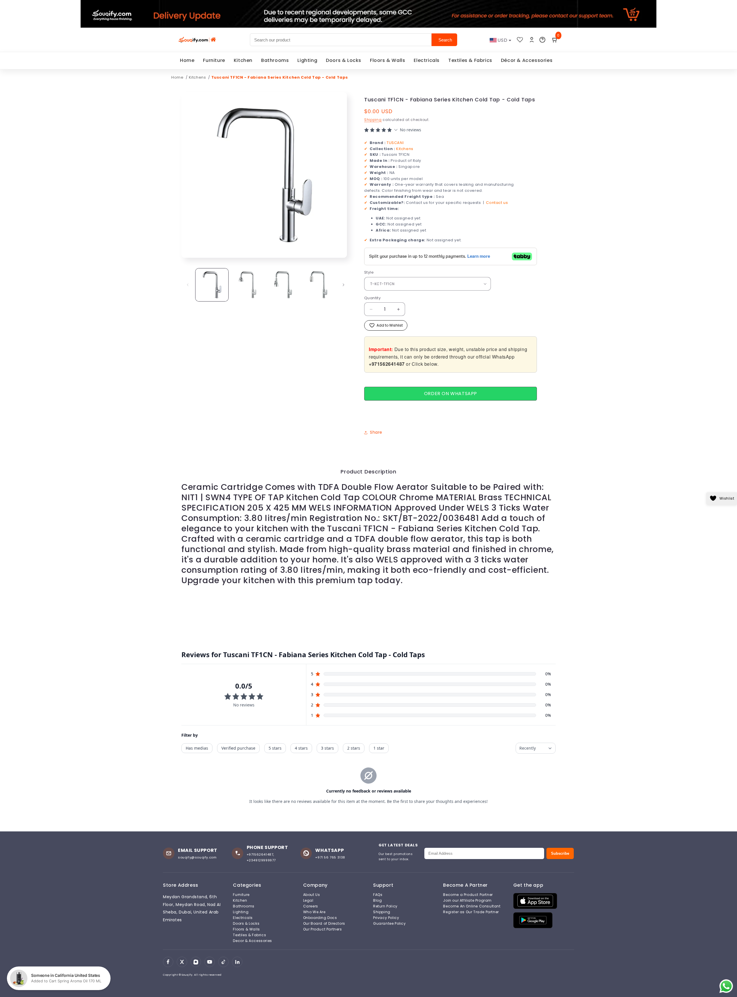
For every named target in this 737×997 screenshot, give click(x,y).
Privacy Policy (386, 918)
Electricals (427, 60)
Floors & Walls (387, 60)
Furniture (214, 60)
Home (187, 60)
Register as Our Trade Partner (471, 912)
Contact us (497, 202)
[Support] (542, 40)
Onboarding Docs (320, 918)
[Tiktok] (223, 962)
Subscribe (560, 853)
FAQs (377, 894)
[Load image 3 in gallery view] (283, 284)
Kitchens (198, 77)
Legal (308, 900)
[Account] (532, 40)
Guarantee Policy (389, 923)
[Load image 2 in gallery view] (247, 284)
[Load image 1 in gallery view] (211, 284)
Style (369, 272)
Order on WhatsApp (450, 393)
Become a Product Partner (468, 894)
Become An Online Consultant (471, 906)
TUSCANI (395, 142)
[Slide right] (343, 284)
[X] (182, 962)
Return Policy (385, 906)
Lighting (307, 60)
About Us (311, 894)
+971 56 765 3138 (330, 857)
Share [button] (376, 432)
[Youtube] (209, 962)
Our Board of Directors (324, 923)
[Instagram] (196, 962)
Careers (310, 906)
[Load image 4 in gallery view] (318, 284)
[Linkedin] (237, 962)
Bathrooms (275, 60)
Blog (377, 900)
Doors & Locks (343, 60)
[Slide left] (187, 284)
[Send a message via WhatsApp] (726, 986)
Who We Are (314, 912)
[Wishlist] (520, 39)
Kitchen (243, 60)
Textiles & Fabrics (470, 60)
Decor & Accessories (252, 941)
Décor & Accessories (526, 60)
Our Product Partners (322, 929)
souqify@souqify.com (197, 857)
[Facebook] (168, 962)
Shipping (373, 119)
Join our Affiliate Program (467, 900)
